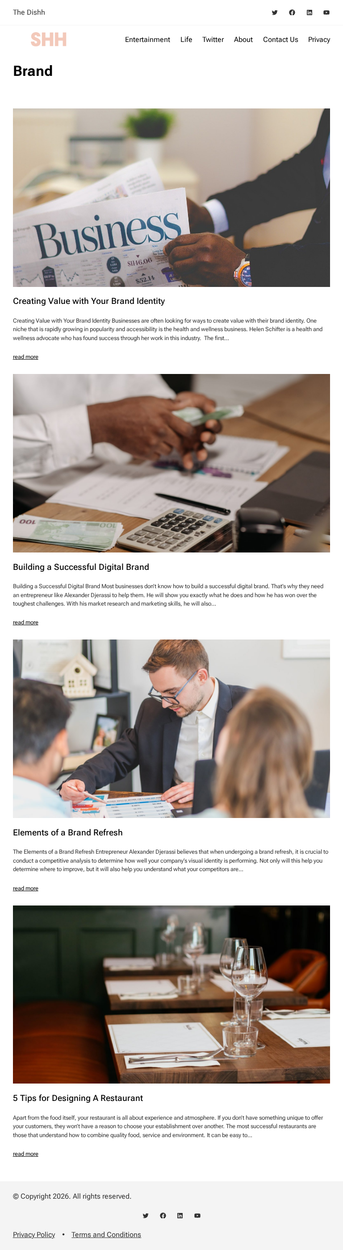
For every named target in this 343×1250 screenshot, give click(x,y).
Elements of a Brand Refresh (68, 833)
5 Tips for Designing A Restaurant (78, 1098)
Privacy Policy (34, 1234)
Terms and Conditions (106, 1234)
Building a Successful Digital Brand (81, 567)
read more (25, 356)
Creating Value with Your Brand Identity (89, 301)
